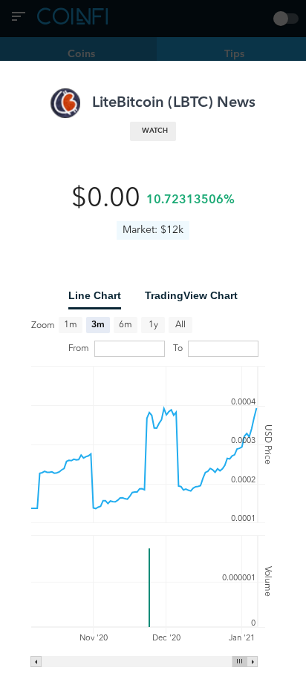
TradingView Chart (191, 295)
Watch (155, 131)
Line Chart (94, 295)
